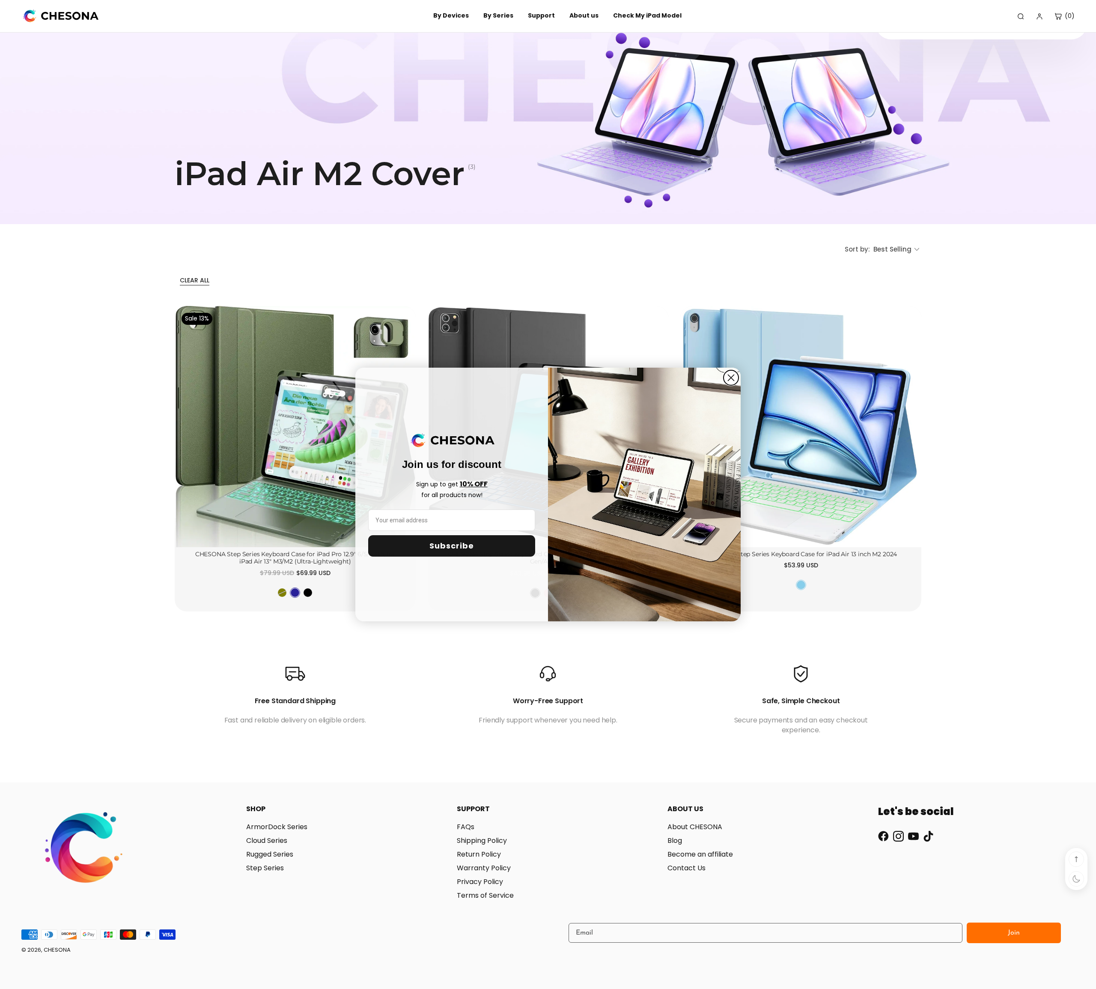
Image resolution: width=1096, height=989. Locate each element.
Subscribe (451, 545)
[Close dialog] (731, 377)
